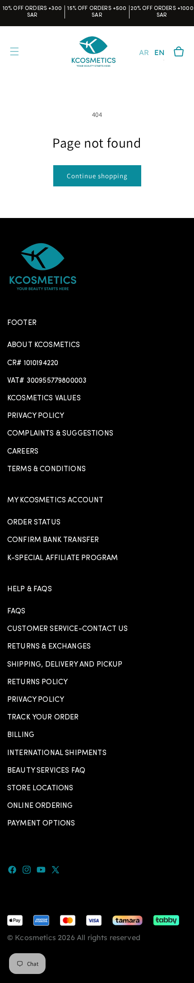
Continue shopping (97, 176)
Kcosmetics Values (44, 398)
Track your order (43, 717)
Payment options (41, 823)
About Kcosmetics (43, 345)
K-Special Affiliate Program (62, 558)
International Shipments (56, 753)
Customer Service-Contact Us (67, 629)
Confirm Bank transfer (53, 540)
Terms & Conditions (46, 469)
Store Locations (40, 788)
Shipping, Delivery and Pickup (65, 664)
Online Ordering (40, 806)
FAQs (16, 611)
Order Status (33, 522)
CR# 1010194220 (32, 363)
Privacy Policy (35, 416)
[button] (179, 51)
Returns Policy (37, 682)
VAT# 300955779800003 (47, 381)
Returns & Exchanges (49, 646)
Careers (22, 451)
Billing (20, 735)
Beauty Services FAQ (46, 770)
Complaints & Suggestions (60, 433)
